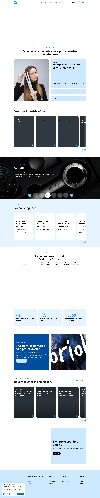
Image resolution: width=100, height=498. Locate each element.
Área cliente (82, 2)
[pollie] (66, 195)
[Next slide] (85, 150)
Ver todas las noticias (80, 380)
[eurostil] (48, 195)
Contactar (56, 453)
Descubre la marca (19, 183)
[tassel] (59, 195)
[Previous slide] (82, 150)
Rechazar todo (13, 493)
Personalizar (6, 493)
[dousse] (41, 195)
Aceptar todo (20, 493)
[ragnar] (53, 195)
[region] (13, 489)
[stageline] (35, 195)
